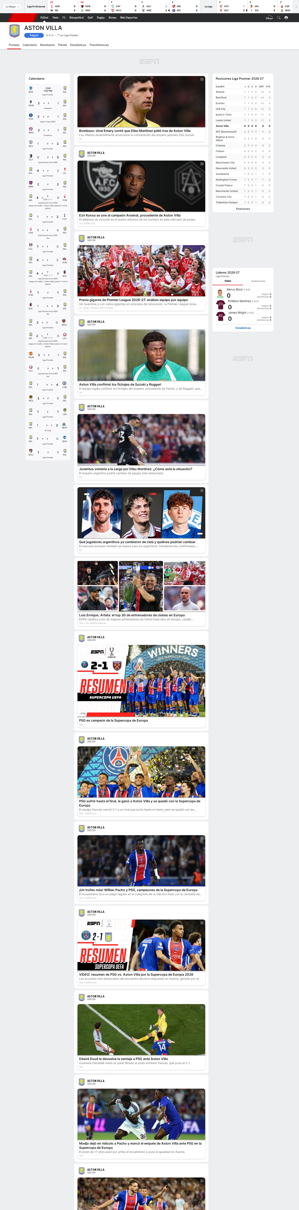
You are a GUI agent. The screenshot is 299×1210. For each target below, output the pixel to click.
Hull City (221, 108)
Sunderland (222, 173)
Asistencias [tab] (258, 281)
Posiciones (243, 208)
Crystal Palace (224, 185)
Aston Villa (222, 125)
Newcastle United (226, 168)
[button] (278, 17)
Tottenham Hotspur (227, 202)
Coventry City (224, 196)
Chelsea (220, 145)
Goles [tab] (228, 280)
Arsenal (220, 91)
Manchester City (225, 162)
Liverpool (221, 156)
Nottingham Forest (226, 179)
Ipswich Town (223, 114)
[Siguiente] (296, 6)
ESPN (22, 17)
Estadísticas (243, 327)
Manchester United (227, 190)
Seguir (34, 35)
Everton (220, 103)
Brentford (221, 97)
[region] (243, 144)
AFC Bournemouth (226, 131)
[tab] (228, 281)
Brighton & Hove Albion (225, 138)
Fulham (220, 151)
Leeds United (223, 120)
